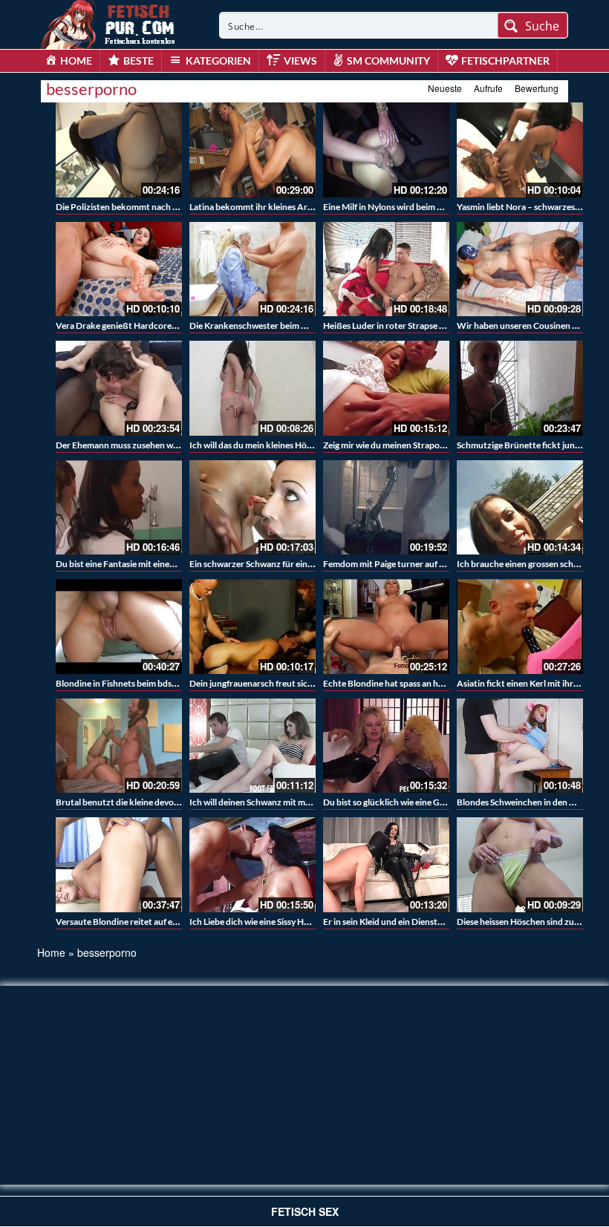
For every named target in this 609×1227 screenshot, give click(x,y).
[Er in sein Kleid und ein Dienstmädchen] (386, 864)
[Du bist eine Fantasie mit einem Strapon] (119, 507)
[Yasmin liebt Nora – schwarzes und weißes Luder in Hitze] (520, 149)
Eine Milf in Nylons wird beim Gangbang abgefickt (419, 206)
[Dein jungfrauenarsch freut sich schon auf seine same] (252, 626)
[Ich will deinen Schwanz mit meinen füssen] (252, 746)
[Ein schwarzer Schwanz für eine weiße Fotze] (252, 507)
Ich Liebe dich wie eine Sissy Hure (253, 921)
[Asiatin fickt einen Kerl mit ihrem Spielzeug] (520, 626)
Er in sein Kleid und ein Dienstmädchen (398, 921)
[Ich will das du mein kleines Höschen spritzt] (252, 388)
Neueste (445, 88)
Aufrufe (488, 88)
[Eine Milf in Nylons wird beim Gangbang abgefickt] (386, 149)
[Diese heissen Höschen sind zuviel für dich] (520, 864)
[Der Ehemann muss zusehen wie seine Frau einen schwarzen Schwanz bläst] (119, 388)
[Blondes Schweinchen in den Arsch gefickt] (520, 746)
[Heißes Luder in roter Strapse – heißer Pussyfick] (386, 269)
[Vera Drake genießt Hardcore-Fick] (119, 269)
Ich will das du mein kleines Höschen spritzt (273, 445)
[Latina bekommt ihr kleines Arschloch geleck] (252, 149)
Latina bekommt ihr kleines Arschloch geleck (277, 206)
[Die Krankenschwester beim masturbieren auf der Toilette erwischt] (252, 269)
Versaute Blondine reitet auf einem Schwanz (142, 921)
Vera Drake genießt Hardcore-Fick (124, 325)
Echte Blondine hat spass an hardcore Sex (403, 683)
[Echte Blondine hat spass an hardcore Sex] (386, 626)
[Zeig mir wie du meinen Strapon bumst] (386, 388)
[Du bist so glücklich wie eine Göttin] (386, 746)
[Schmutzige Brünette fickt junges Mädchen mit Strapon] (520, 388)
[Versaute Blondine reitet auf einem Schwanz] (119, 864)
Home (51, 952)
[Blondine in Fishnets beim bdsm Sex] (119, 626)
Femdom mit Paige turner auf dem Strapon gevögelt (423, 563)
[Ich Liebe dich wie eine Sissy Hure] (252, 864)
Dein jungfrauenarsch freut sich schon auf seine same (292, 683)
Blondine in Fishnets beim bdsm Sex (125, 683)
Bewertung (536, 88)
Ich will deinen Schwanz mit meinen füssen (271, 802)
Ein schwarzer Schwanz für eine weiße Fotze (275, 563)
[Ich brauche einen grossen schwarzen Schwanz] (520, 507)
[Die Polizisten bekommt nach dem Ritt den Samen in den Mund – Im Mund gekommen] (119, 149)
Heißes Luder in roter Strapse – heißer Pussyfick (417, 325)
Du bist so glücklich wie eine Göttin (391, 802)
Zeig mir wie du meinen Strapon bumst (397, 445)
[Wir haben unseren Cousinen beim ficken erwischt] (520, 269)
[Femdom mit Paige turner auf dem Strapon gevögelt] (386, 507)
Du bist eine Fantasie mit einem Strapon (133, 563)
